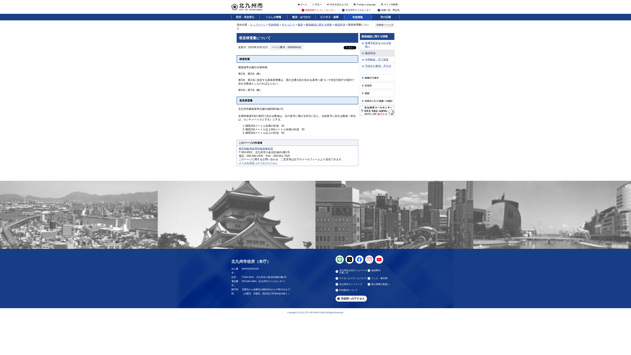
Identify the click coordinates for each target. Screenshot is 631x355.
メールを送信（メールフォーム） (258, 163)
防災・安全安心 (245, 17)
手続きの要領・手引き (378, 66)
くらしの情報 (273, 17)
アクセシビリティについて (353, 278)
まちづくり (288, 24)
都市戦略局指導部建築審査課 (256, 148)
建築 (300, 24)
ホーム (303, 4)
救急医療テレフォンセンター (320, 10)
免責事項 (375, 270)
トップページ (258, 24)
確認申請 (340, 24)
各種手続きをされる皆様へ (378, 45)
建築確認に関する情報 (319, 24)
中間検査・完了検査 (377, 59)
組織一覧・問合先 (390, 10)
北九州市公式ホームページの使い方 (353, 271)
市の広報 (385, 17)
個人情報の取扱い (380, 284)
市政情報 (357, 17)
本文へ (318, 4)
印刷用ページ (383, 25)
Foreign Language (366, 4)
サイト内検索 (391, 4)
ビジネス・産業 (329, 17)
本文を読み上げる (339, 4)
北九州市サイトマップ (350, 284)
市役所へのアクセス (353, 298)
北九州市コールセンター (358, 10)
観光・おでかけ (301, 17)
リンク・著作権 (379, 278)
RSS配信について (348, 290)
